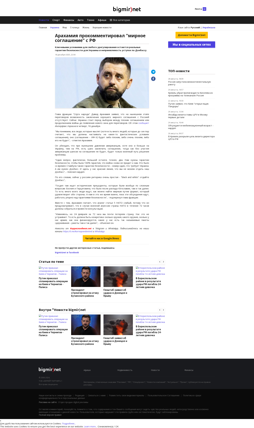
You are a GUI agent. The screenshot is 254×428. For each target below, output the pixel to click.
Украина (54, 27)
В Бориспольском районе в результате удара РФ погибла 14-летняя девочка (148, 282)
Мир (64, 27)
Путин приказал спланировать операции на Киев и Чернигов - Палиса (53, 282)
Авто (80, 20)
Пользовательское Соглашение (163, 395)
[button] (160, 262)
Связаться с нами (97, 395)
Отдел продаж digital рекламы (73, 402)
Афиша (102, 20)
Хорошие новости (102, 27)
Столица (74, 27)
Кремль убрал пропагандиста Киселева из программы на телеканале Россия (190, 94)
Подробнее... (69, 423)
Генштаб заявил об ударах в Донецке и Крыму (115, 292)
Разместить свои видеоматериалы (126, 395)
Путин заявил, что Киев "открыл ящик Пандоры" (188, 105)
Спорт (56, 20)
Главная (43, 27)
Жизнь (85, 27)
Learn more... (90, 426)
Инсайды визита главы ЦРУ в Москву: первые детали (188, 116)
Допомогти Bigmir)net (191, 35)
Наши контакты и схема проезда (55, 395)
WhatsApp (100, 231)
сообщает (143, 122)
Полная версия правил (50, 414)
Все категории (121, 20)
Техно (90, 20)
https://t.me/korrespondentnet (77, 231)
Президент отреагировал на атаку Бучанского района (85, 292)
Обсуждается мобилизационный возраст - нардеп (190, 127)
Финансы (68, 20)
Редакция (79, 395)
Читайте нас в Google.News (102, 238)
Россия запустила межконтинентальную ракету (189, 83)
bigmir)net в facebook (67, 252)
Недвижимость (124, 370)
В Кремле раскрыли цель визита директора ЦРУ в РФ (191, 137)
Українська (208, 27)
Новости (44, 20)
